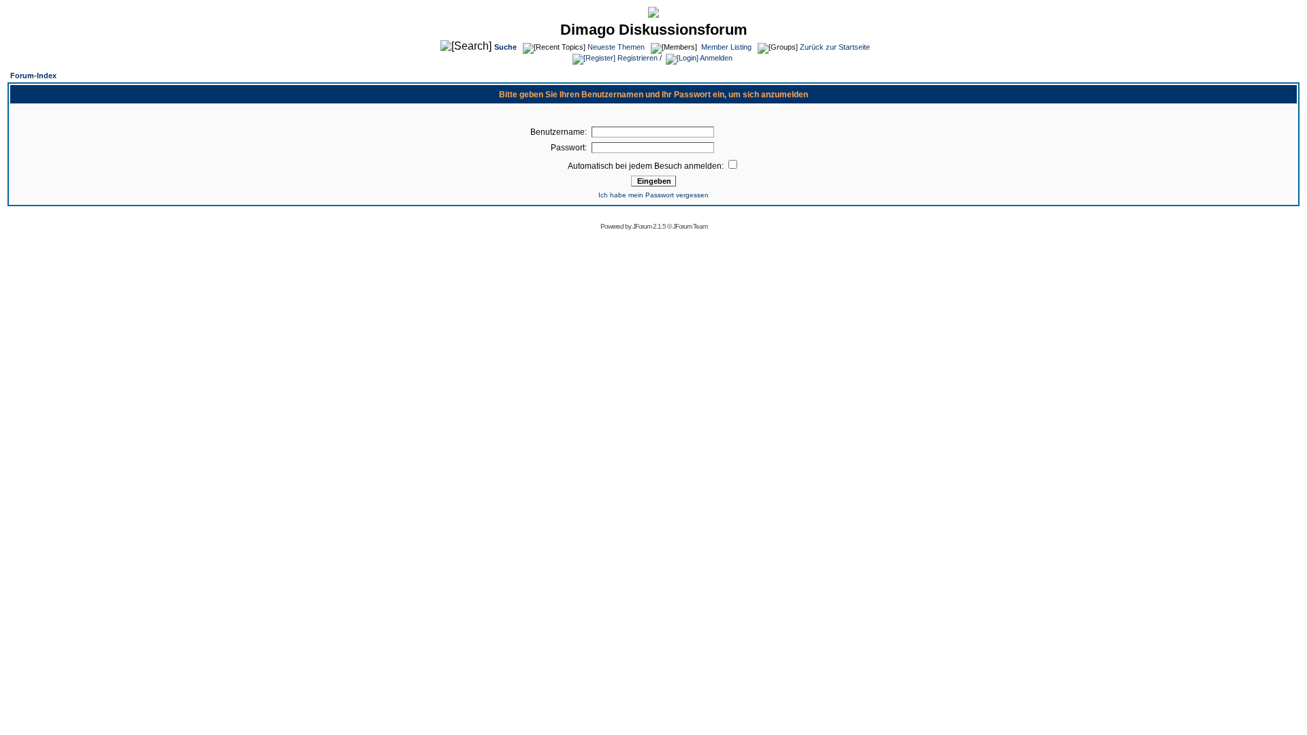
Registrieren (636, 58)
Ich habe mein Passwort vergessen (653, 195)
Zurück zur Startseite (835, 47)
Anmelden (715, 58)
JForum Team (690, 226)
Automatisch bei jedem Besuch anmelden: (647, 166)
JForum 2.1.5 (649, 226)
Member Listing (726, 47)
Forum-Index (33, 75)
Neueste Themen (616, 47)
